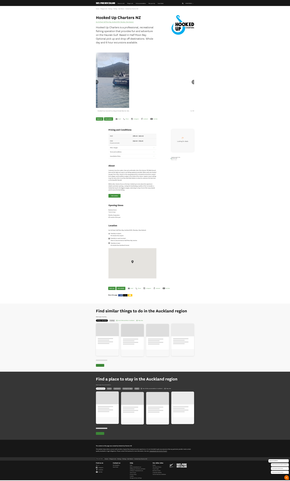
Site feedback (116, 467)
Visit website (108, 119)
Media (154, 467)
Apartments (117, 388)
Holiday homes (100, 388)
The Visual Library (157, 468)
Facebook (100, 471)
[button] (121, 3)
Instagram (100, 469)
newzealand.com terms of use (158, 452)
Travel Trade (156, 470)
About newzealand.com (135, 468)
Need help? (115, 468)
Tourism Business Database (159, 476)
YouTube (100, 473)
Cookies (132, 478)
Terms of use (133, 474)
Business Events (156, 472)
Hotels (109, 388)
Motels (137, 388)
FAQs (131, 467)
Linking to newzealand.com (136, 472)
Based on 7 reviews (174, 159)
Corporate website (157, 474)
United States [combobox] (188, 3)
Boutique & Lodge (127, 388)
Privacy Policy (133, 476)
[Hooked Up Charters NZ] (183, 25)
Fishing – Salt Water (102, 320)
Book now (99, 119)
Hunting (112, 320)
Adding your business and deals (137, 470)
